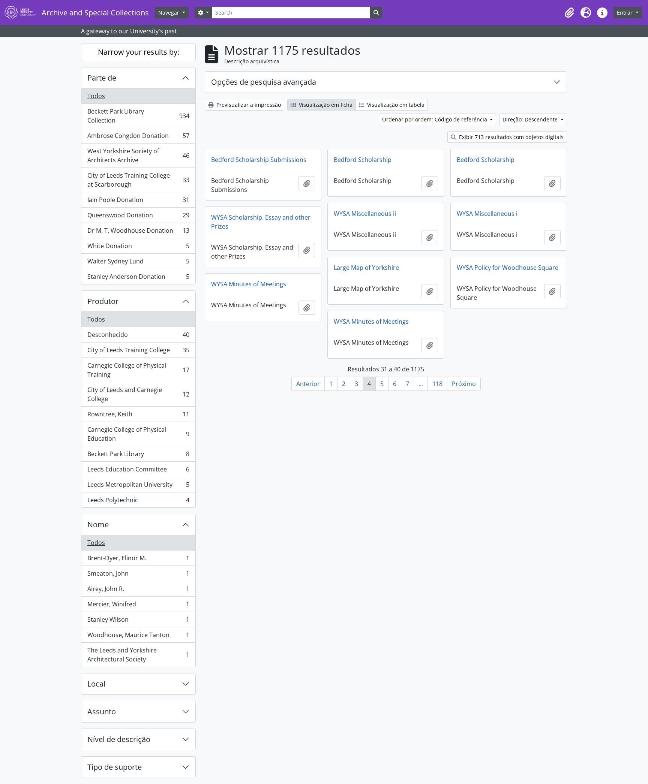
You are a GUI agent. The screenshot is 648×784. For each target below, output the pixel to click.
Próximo (464, 384)
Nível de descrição (118, 739)
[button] (569, 12)
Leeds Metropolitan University (138, 486)
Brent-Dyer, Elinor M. (138, 560)
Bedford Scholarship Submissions (258, 160)
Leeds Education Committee (138, 471)
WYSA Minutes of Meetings (248, 284)
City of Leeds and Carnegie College (138, 394)
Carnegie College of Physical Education (138, 434)
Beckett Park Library (138, 456)
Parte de (101, 78)
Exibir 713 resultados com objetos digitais (511, 137)
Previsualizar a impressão (248, 104)
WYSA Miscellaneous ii (365, 213)
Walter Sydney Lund (138, 263)
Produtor (102, 301)
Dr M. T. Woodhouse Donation (138, 232)
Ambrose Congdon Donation (138, 138)
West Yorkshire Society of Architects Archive (138, 155)
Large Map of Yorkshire (366, 267)
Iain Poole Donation (138, 202)
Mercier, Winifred (138, 606)
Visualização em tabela (395, 104)
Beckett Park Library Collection (138, 115)
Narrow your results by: (138, 52)
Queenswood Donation (138, 217)
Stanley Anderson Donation (138, 278)
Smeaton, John (138, 575)
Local (96, 684)
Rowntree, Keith (138, 416)
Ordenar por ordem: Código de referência (435, 119)
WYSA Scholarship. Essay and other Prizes (260, 221)
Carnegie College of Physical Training (138, 370)
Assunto (101, 711)
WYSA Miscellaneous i (487, 213)
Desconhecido (138, 337)
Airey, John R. (138, 591)
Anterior (308, 384)
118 (437, 384)
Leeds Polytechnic (138, 501)
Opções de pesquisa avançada (263, 82)
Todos (96, 96)
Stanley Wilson (138, 621)
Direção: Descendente (530, 119)
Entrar (625, 12)
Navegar (169, 12)
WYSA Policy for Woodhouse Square (507, 267)
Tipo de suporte (114, 767)
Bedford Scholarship (363, 160)
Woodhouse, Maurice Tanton (138, 637)
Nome (98, 524)
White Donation (138, 248)
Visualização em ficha (324, 104)
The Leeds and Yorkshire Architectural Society (138, 654)
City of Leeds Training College (138, 352)
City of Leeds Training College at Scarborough (138, 180)
